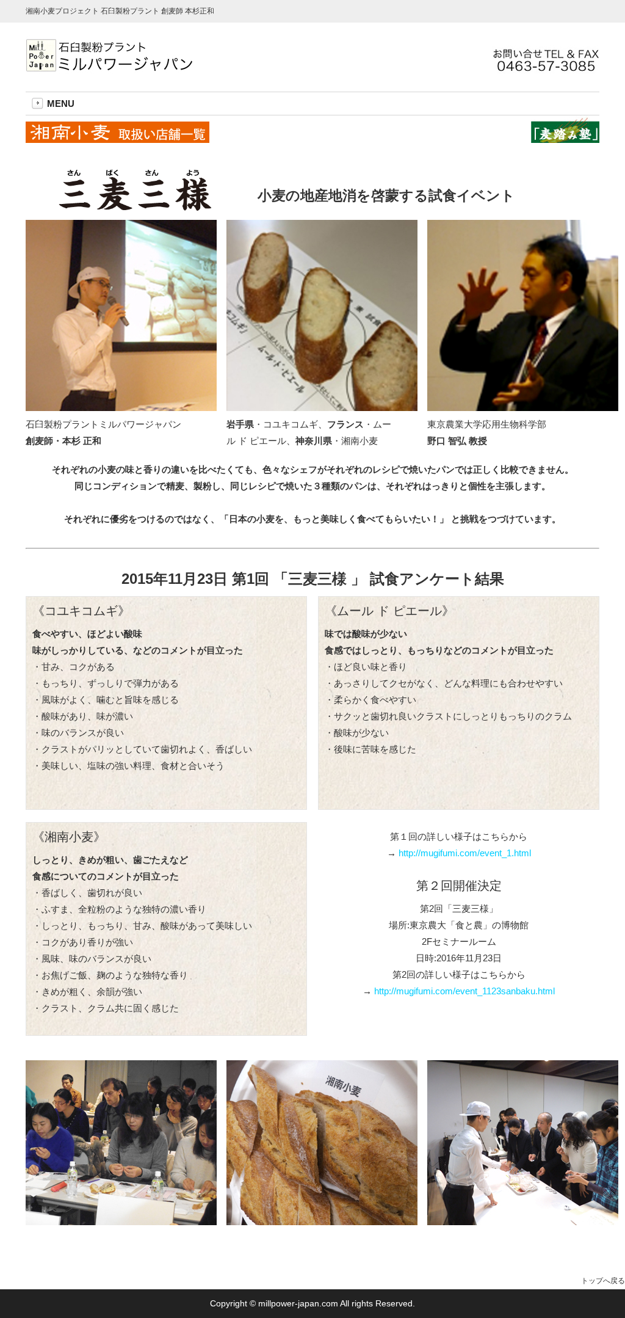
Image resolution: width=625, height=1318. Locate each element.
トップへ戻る (603, 1280)
